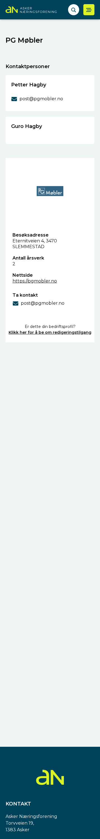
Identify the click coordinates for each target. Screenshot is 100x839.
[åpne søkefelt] (73, 9)
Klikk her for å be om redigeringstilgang (50, 332)
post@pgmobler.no (42, 303)
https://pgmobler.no (34, 281)
